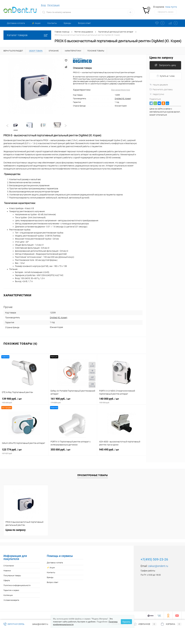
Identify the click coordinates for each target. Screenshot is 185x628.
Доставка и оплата (16, 23)
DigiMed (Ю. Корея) (123, 98)
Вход (43, 5)
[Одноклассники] (163, 103)
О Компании (8, 566)
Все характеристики (120, 90)
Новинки (7, 571)
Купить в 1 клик (167, 76)
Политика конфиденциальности (16, 585)
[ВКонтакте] (159, 103)
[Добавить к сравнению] (66, 67)
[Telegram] (151, 103)
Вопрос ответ (84, 23)
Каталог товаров (17, 35)
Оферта (6, 580)
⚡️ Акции (36, 23)
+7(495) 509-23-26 (154, 559)
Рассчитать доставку (163, 89)
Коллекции (8, 595)
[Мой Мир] (167, 103)
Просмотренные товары (92, 475)
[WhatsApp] (155, 103)
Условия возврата (11, 600)
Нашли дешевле (160, 85)
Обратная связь (15, 624)
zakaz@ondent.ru (158, 565)
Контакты (52, 23)
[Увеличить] (36, 86)
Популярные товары (12, 575)
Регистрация (53, 5)
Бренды (67, 23)
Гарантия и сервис (11, 590)
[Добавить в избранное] (66, 60)
